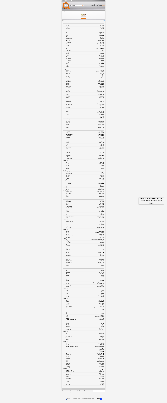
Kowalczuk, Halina (101, 82)
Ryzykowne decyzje (68, 303)
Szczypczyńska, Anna (101, 183)
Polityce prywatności (158, 200)
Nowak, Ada (102, 151)
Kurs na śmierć (67, 141)
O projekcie (71, 394)
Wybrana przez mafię (68, 193)
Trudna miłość (67, 70)
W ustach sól (67, 45)
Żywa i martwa (67, 111)
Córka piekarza (67, 85)
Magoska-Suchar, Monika (100, 43)
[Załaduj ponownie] (104, 20)
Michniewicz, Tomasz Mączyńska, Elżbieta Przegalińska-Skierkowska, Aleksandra (98, 382)
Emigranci (67, 36)
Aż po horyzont (67, 24)
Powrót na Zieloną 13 (68, 261)
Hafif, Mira (102, 165)
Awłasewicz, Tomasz (101, 289)
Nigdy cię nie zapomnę (68, 65)
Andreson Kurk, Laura (101, 154)
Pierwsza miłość (67, 62)
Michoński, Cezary (101, 188)
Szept (66, 250)
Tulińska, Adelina (101, 193)
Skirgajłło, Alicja (102, 315)
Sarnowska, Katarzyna (101, 301)
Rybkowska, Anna (101, 63)
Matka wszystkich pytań (68, 228)
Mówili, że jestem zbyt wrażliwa (69, 322)
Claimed (67, 315)
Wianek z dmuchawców (68, 91)
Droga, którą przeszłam (68, 324)
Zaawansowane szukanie (87, 392)
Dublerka (67, 361)
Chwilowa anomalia (68, 382)
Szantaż (66, 43)
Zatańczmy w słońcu (68, 60)
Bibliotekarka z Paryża (68, 153)
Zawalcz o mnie (67, 163)
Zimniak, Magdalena (101, 111)
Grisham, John (102, 364)
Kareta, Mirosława (101, 61)
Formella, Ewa (102, 110)
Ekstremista (67, 148)
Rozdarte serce (67, 327)
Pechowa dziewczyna (68, 297)
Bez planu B (67, 114)
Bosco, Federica (102, 322)
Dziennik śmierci (68, 174)
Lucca (66, 185)
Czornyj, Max (102, 270)
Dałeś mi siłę (67, 231)
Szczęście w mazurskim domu (69, 221)
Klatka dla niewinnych (68, 58)
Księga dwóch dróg (68, 249)
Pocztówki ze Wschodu (68, 155)
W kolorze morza (68, 363)
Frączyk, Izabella (101, 303)
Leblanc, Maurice (101, 136)
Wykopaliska (67, 304)
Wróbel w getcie (67, 339)
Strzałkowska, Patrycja (101, 124)
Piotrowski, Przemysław (101, 78)
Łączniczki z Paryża (68, 126)
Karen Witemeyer (101, 213)
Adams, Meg (102, 182)
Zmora (66, 162)
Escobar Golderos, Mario (100, 207)
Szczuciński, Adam (101, 223)
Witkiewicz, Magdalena (101, 41)
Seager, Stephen (101, 104)
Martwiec (67, 54)
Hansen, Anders (102, 235)
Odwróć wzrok (67, 167)
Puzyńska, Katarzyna (101, 54)
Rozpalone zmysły (68, 307)
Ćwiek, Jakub (102, 265)
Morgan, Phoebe (101, 147)
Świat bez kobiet (67, 205)
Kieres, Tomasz (102, 50)
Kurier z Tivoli (67, 234)
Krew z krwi (67, 132)
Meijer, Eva (102, 337)
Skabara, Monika (101, 142)
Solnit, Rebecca (102, 228)
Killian (66, 34)
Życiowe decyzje (67, 25)
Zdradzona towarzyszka (68, 201)
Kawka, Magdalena (101, 251)
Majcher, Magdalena (101, 177)
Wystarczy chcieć (68, 281)
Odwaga (67, 161)
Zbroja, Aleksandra (101, 217)
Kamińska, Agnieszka (101, 271)
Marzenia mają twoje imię (69, 158)
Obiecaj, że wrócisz (68, 237)
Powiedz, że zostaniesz (68, 86)
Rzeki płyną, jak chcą (68, 195)
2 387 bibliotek (78, 394)
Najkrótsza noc (67, 61)
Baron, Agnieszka (101, 360)
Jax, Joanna (102, 106)
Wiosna (66, 179)
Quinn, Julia (102, 248)
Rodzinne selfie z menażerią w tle (69, 216)
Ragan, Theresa (102, 44)
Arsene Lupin (67, 136)
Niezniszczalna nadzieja (68, 274)
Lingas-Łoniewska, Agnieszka (100, 283)
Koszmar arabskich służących (69, 134)
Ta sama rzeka (67, 340)
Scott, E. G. (102, 264)
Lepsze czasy (67, 252)
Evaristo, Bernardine (101, 202)
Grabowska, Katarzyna (101, 189)
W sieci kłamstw (67, 360)
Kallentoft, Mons (101, 259)
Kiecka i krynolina (68, 230)
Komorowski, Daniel (101, 295)
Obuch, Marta (102, 38)
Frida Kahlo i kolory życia (69, 206)
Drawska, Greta (102, 64)
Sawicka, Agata (102, 255)
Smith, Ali (102, 179)
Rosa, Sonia (102, 290)
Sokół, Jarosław (102, 291)
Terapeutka (67, 192)
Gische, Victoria (102, 25)
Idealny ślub (67, 296)
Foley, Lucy (102, 296)
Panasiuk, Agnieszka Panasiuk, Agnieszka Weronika (97, 239)
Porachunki (67, 300)
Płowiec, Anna (102, 66)
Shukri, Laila (102, 345)
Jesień (66, 383)
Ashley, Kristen (102, 175)
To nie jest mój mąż (68, 107)
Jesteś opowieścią (68, 122)
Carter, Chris (102, 174)
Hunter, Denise (102, 275)
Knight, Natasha (101, 32)
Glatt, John (102, 74)
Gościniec (67, 98)
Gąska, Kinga (102, 37)
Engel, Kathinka (102, 113)
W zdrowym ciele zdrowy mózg (69, 235)
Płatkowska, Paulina (101, 252)
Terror (66, 270)
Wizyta (66, 93)
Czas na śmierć (67, 266)
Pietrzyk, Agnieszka (101, 123)
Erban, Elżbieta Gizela (101, 30)
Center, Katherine (101, 119)
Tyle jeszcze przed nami (68, 42)
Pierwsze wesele (67, 222)
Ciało (66, 48)
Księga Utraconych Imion (69, 260)
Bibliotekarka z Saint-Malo (69, 207)
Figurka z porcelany (68, 157)
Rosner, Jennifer (102, 384)
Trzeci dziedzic (67, 142)
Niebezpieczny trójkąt (68, 279)
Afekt (66, 233)
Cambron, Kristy (101, 339)
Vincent (66, 184)
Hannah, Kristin (102, 312)
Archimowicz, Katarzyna (100, 246)
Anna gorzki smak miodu (69, 46)
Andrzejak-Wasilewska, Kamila (100, 279)
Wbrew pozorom (68, 103)
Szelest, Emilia (102, 197)
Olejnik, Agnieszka (101, 77)
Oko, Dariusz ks (102, 359)
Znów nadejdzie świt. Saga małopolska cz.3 (71, 319)
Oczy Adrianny (67, 200)
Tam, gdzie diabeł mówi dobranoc (70, 371)
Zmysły (66, 138)
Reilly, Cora (102, 172)
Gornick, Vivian (102, 181)
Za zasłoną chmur (68, 87)
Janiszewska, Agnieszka (101, 24)
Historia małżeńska (68, 241)
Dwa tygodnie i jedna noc (69, 173)
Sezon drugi (67, 316)
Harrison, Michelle (101, 366)
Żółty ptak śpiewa (68, 384)
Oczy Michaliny (67, 365)
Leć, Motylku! (67, 302)
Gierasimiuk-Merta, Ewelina (100, 216)
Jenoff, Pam (102, 126)
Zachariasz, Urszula (101, 237)
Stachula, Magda (101, 196)
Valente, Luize (102, 379)
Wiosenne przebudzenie (68, 317)
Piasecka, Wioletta (101, 75)
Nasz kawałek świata (68, 50)
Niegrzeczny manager (68, 378)
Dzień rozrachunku (68, 364)
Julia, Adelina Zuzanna (101, 363)
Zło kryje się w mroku (68, 101)
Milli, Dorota (102, 73)
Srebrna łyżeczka (68, 41)
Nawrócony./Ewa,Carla (68, 269)
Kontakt (63, 392)
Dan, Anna (102, 313)
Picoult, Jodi (102, 249)
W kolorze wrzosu (68, 358)
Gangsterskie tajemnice (68, 182)
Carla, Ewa (102, 269)
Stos (66, 64)
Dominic (67, 33)
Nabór (66, 225)
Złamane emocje (67, 172)
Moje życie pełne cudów (68, 212)
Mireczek (67, 217)
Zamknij (151, 203)
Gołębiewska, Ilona (101, 138)
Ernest (66, 332)
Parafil (66, 338)
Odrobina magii (67, 373)
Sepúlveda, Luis (102, 194)
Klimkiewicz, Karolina (101, 158)
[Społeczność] (71, 0)
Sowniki (66, 214)
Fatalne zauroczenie (68, 30)
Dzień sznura (67, 328)
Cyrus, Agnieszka (101, 263)
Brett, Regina (102, 70)
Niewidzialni (67, 289)
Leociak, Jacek (102, 53)
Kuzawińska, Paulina (101, 127)
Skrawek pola (67, 286)
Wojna (66, 125)
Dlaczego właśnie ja (68, 264)
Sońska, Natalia (102, 42)
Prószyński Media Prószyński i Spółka (99, 46)
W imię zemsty (67, 189)
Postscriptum (67, 210)
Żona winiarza (67, 226)
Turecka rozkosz (67, 165)
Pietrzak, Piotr (102, 210)
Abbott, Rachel (102, 167)
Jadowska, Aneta (101, 31)
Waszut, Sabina (102, 36)
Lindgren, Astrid (102, 381)
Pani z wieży (67, 55)
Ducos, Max (102, 367)
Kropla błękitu (67, 275)
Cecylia (66, 239)
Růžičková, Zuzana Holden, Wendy (99, 212)
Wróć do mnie (67, 164)
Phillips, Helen (102, 93)
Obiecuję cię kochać (68, 57)
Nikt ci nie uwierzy (68, 245)
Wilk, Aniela (102, 258)
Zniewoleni (67, 68)
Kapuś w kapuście (68, 131)
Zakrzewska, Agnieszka (101, 57)
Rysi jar (66, 82)
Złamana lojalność (68, 326)
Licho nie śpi (67, 197)
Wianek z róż (67, 90)
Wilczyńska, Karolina (101, 222)
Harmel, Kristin (102, 226)
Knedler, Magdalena (101, 245)
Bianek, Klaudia (102, 27)
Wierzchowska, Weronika (100, 191)
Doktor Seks (67, 290)
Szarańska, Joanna (101, 60)
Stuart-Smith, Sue (101, 204)
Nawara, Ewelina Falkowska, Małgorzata (98, 282)
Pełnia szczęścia (67, 376)
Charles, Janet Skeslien (101, 153)
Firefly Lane (67, 312)
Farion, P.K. (102, 176)
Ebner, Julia (102, 323)
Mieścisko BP (70, 11)
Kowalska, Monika (101, 137)
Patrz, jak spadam (68, 259)
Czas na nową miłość (68, 37)
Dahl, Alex (102, 156)
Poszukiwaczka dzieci (68, 143)
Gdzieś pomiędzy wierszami (69, 183)
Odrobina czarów (68, 366)
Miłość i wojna (67, 232)
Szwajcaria (67, 271)
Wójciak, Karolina (101, 332)
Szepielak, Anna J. (101, 122)
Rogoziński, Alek (101, 115)
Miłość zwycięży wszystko (69, 262)
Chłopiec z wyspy (68, 367)
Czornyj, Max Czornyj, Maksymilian (99, 232)
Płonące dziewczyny (68, 76)
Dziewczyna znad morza (68, 306)
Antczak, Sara (102, 325)
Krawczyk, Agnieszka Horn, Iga (100, 48)
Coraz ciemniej (67, 323)
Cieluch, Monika (102, 305)
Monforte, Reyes (101, 155)
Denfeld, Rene (102, 143)
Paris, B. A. (102, 192)
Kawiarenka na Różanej (68, 135)
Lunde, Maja (102, 344)
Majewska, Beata (101, 86)
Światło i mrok (67, 293)
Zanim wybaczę (67, 80)
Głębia (66, 56)
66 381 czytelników (79, 395)
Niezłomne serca (68, 213)
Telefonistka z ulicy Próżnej (69, 191)
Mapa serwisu (86, 394)
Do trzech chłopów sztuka (69, 336)
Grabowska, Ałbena (101, 195)
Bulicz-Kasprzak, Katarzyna (100, 98)
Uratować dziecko (68, 92)
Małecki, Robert (102, 162)
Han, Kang (102, 342)
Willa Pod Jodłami (68, 96)
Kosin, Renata (102, 52)
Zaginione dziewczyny (68, 74)
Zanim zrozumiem (68, 105)
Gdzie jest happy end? (68, 242)
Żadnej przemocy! (68, 381)
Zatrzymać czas (67, 335)
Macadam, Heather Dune (100, 112)
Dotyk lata (67, 63)
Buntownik (67, 258)
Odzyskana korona (68, 318)
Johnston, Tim (102, 276)
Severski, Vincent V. (101, 225)
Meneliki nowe (67, 144)
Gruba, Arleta (102, 280)
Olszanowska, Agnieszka (100, 90)
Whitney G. (102, 173)
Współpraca (63, 394)
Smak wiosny (67, 211)
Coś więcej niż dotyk (68, 263)
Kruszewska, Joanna (101, 47)
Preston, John (102, 304)
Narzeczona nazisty (68, 40)
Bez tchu (67, 334)
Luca (66, 343)
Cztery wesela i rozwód (68, 128)
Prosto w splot (67, 265)
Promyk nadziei (67, 52)
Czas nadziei (67, 47)
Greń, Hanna (102, 168)
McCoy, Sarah (102, 85)
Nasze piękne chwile (68, 254)
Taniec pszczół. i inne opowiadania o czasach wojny (72, 346)
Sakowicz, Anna (102, 203)
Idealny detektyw (68, 175)
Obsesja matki (67, 44)
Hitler (66, 273)
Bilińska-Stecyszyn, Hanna (100, 103)
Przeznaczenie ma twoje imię (69, 320)
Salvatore (67, 32)
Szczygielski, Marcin (101, 365)
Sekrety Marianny (68, 77)
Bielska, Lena (102, 327)
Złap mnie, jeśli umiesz (68, 115)
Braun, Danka (102, 200)
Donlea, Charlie (102, 101)
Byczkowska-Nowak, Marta (100, 285)
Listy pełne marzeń (68, 375)
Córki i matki (67, 83)
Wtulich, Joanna (102, 293)
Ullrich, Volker (102, 273)
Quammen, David (101, 224)
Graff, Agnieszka (101, 205)
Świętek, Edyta (102, 68)
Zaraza (66, 224)
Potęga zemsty (67, 295)
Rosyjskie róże (67, 88)
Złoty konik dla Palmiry (68, 110)
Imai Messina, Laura (101, 81)
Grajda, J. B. (102, 281)
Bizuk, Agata (102, 157)
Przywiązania (67, 181)
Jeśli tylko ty (67, 27)
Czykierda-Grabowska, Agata (100, 71)
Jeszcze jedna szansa (68, 255)
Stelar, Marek (102, 56)
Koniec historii (67, 194)
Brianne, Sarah (102, 184)
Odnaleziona (67, 196)
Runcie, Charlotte (101, 45)
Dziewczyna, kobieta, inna (69, 202)
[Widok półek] (103, 20)
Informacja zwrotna (68, 169)
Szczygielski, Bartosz (101, 354)
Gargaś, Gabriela (101, 65)
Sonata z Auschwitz (68, 379)
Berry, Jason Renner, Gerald (100, 94)
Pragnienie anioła (68, 72)
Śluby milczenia (67, 94)
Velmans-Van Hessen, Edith (100, 133)
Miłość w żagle (67, 301)
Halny (66, 369)
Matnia (66, 78)
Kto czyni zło (67, 123)
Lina (66, 325)
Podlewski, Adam (101, 328)
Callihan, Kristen (101, 378)
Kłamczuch (67, 292)
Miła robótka (67, 253)
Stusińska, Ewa (102, 253)
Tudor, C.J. (102, 76)
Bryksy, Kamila (102, 214)
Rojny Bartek (102, 338)
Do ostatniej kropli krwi (68, 305)
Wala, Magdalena (101, 55)
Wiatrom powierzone (68, 81)
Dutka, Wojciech (101, 234)
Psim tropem (67, 236)
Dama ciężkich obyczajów (69, 38)
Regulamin (71, 392)
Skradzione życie (68, 272)
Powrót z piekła (67, 251)
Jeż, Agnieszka (102, 100)
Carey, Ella (102, 28)
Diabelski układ (67, 176)
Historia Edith (67, 133)
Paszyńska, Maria (101, 87)
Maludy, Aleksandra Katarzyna (100, 230)
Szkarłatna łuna (67, 220)
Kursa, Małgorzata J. (101, 131)
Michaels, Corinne (101, 163)
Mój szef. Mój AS (67, 178)
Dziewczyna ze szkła (68, 154)
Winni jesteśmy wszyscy (68, 354)
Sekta (66, 244)
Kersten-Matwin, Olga (101, 83)
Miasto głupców (67, 168)
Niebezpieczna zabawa (68, 147)
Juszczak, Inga (102, 201)
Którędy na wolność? (68, 285)
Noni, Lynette (102, 250)
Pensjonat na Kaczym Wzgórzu (69, 294)
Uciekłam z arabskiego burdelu (69, 345)
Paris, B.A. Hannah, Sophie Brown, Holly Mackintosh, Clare (100, 362)
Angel (66, 186)
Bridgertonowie (67, 248)
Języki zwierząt (67, 337)
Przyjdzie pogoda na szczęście (69, 75)
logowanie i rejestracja (102, 0)
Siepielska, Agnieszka (101, 343)
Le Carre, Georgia (101, 299)
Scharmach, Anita (101, 128)
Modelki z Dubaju (68, 121)
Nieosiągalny (67, 282)
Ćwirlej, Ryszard (102, 152)
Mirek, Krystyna (102, 62)
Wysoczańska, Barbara (101, 40)
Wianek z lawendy (68, 102)
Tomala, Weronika (101, 371)
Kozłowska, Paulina (101, 294)
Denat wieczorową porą (68, 31)
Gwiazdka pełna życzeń (68, 374)
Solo (66, 313)
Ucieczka (67, 151)
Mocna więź (67, 177)
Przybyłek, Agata (101, 324)
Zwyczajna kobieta (68, 66)
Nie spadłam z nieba (68, 227)
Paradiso (67, 223)
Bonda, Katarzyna (101, 58)
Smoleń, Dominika (101, 302)
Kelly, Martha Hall (101, 88)
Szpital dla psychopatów (69, 104)
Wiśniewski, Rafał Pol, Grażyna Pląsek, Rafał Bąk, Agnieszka (100, 117)
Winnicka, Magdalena (101, 300)
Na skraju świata (68, 246)
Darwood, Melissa (101, 178)
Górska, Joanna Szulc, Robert (100, 353)
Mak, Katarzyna (102, 72)
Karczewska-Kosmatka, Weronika (99, 297)
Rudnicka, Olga (102, 107)
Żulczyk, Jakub (102, 169)
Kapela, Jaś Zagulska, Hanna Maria (99, 161)
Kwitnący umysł (67, 204)
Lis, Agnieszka (102, 145)
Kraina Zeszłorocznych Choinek (69, 370)
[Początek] (63, 0)
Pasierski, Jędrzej (101, 292)
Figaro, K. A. (102, 334)
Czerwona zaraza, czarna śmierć (69, 291)
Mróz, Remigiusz (101, 148)
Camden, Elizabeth (101, 274)
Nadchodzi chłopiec (68, 342)
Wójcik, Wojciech (101, 141)
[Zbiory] (66, 0)
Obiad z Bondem (68, 283)
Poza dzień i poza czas (68, 71)
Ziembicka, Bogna (101, 96)
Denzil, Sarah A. (102, 92)
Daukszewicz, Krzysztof (101, 144)
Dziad (66, 353)
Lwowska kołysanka (68, 137)
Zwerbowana (67, 124)
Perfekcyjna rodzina (68, 156)
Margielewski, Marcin (101, 121)
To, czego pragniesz (68, 119)
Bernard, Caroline (101, 206)
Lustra (66, 145)
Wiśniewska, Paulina (101, 135)
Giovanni (67, 35)
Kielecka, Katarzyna (101, 236)
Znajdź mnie (67, 113)
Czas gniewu (67, 203)
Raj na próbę (67, 280)
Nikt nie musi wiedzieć (68, 166)
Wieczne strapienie (68, 53)
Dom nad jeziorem (68, 28)
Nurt (66, 276)
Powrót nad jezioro (68, 73)
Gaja (66, 333)
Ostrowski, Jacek (101, 125)
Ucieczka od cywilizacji (68, 188)
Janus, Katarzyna (101, 221)
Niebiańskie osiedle (68, 152)
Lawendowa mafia (68, 359)
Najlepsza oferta (67, 299)
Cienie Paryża (67, 127)
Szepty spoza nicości (68, 329)
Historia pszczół (67, 344)
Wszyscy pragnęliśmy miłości (69, 100)
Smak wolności (67, 106)
